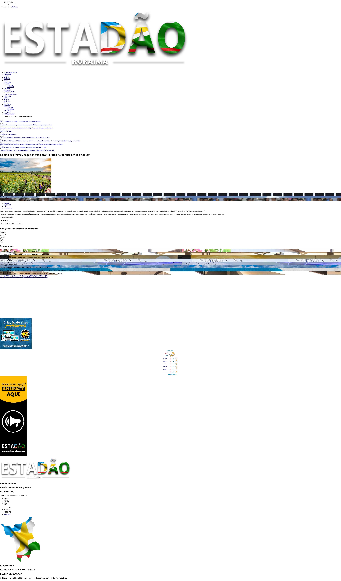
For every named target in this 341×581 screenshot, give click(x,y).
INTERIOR (10, 87)
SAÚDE (6, 75)
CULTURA (7, 90)
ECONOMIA (7, 82)
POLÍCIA (6, 77)
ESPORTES (7, 88)
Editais (5, 80)
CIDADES (7, 83)
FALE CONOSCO (9, 91)
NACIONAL (7, 74)
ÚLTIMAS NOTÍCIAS (10, 72)
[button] (170, 232)
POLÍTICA (7, 79)
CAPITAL (10, 85)
